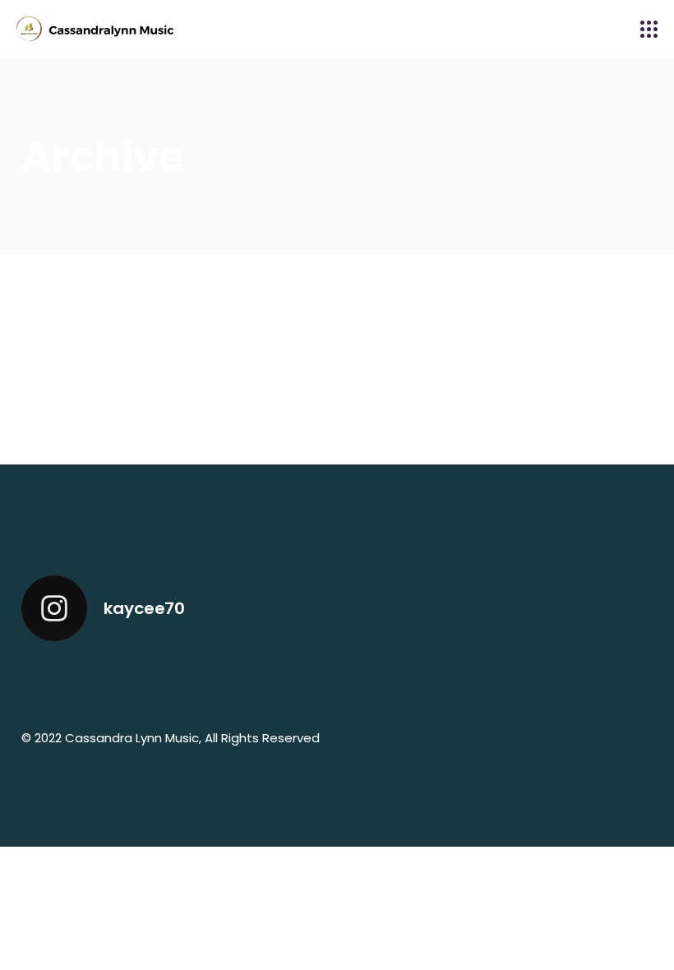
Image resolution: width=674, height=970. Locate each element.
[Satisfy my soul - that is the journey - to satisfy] (137, 681)
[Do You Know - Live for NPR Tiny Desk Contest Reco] (297, 681)
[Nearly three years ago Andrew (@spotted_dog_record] (456, 681)
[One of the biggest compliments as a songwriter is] (377, 681)
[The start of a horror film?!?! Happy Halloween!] (537, 681)
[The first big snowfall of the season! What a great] (617, 681)
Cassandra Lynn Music (132, 737)
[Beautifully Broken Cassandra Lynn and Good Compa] (57, 681)
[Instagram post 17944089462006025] (217, 681)
